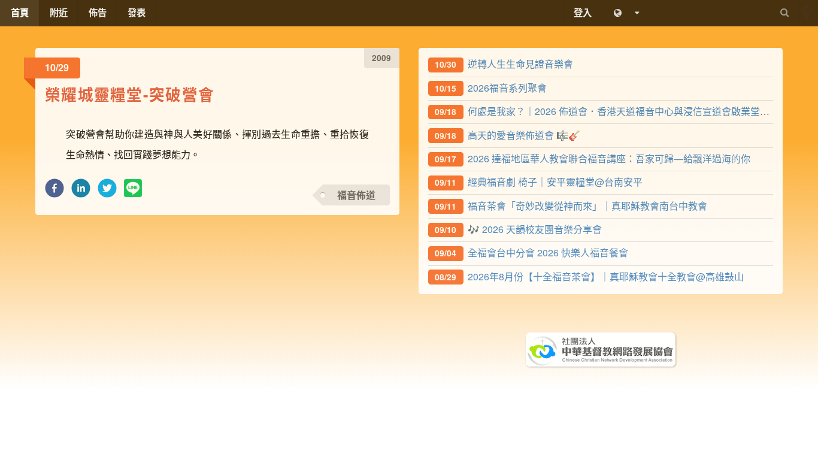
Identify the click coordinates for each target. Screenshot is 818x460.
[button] (54, 191)
